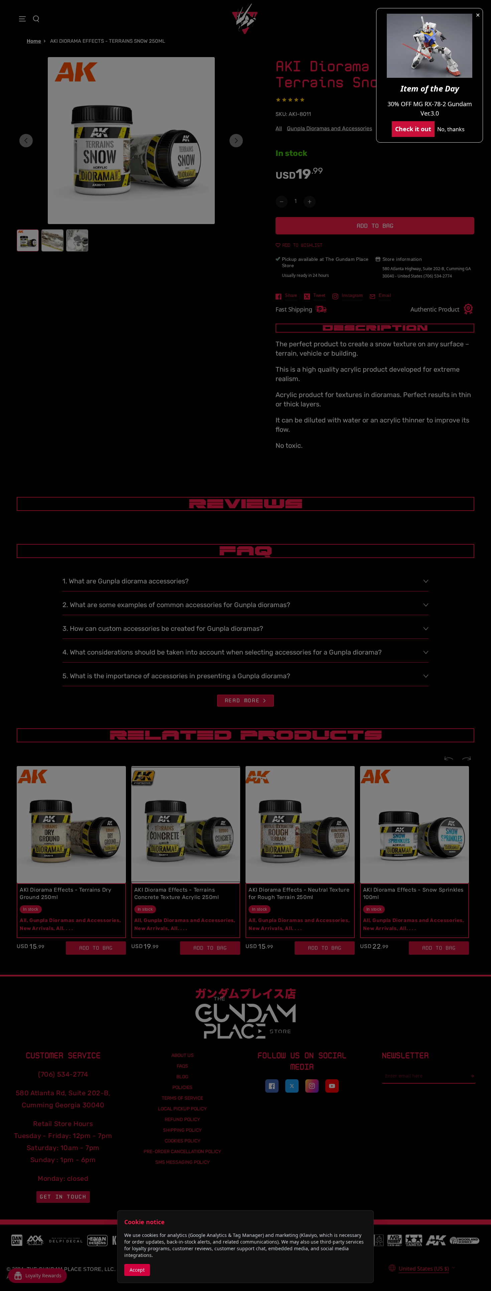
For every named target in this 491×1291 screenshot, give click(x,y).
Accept (137, 1270)
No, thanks (451, 129)
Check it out (413, 129)
